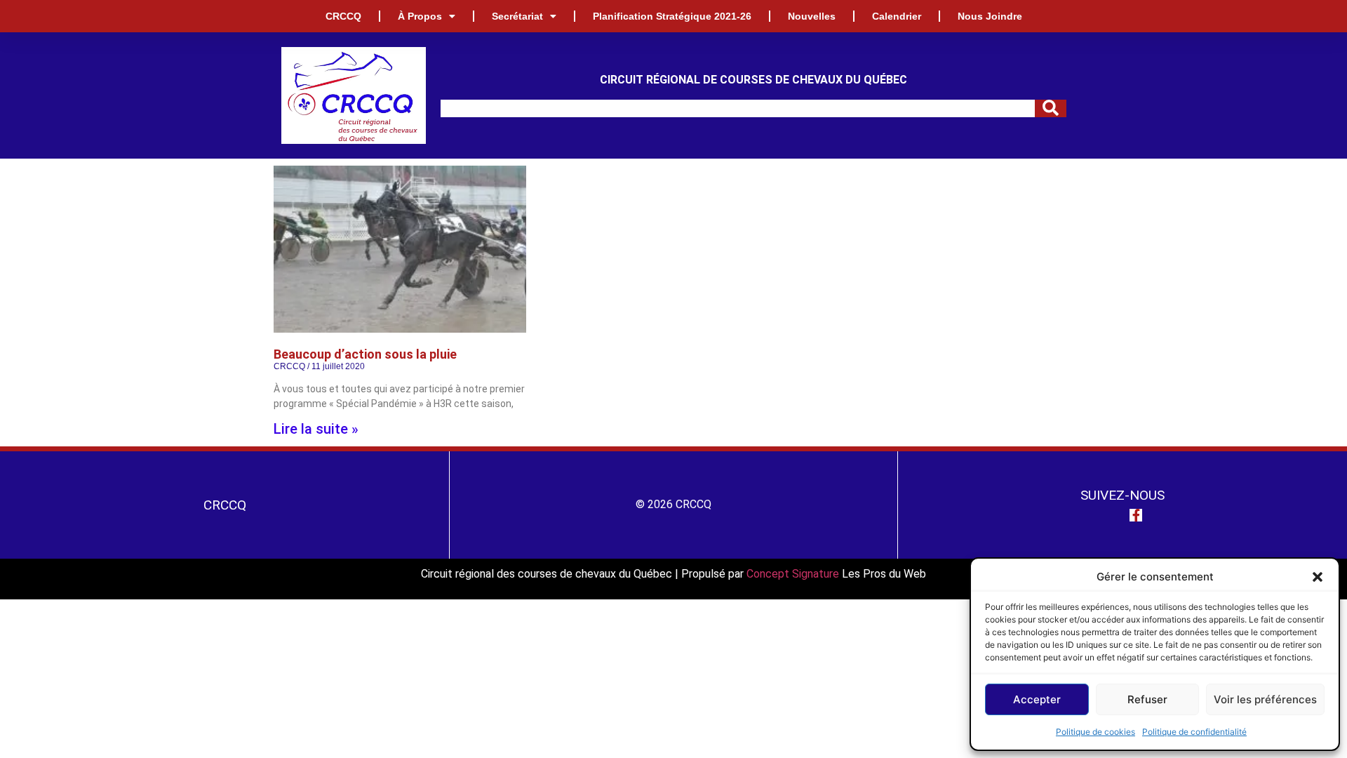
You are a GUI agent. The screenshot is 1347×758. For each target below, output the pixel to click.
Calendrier (896, 16)
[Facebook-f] (1136, 515)
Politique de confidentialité (1194, 731)
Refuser (1147, 699)
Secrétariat (517, 16)
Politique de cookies (1095, 731)
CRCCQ (343, 16)
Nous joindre (990, 16)
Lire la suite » (316, 428)
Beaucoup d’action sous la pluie (365, 354)
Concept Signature (794, 573)
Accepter (1037, 699)
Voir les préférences (1265, 699)
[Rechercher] (1050, 108)
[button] (1318, 577)
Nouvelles (812, 16)
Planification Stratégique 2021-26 (672, 16)
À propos (420, 16)
